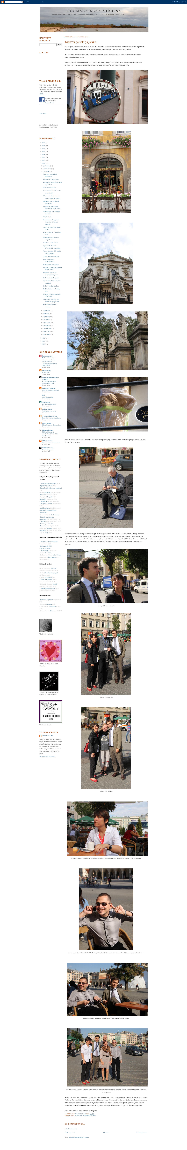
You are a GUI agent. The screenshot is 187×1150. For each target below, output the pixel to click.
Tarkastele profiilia (47, 756)
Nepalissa (53, 606)
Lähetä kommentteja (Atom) (79, 1137)
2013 (43, 157)
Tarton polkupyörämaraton (48, 483)
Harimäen (49, 528)
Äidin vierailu (44, 550)
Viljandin (43, 521)
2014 (43, 154)
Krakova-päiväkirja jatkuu (51, 286)
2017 (43, 148)
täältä (41, 94)
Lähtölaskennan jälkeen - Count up (50, 378)
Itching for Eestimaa (48, 388)
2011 (43, 163)
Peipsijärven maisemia (47, 517)
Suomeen (49, 604)
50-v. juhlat (48, 553)
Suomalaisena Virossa (94, 11)
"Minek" (55, 584)
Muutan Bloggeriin (47, 450)
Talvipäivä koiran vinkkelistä (48, 541)
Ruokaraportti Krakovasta (51, 264)
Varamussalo (46, 370)
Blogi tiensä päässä (47, 397)
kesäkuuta (47, 319)
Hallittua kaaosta (47, 448)
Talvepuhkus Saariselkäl (49, 404)
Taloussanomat (47, 356)
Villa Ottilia (42, 113)
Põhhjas (53, 568)
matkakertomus (89, 1115)
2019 (43, 145)
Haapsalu (43, 495)
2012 (43, 160)
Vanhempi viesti (142, 1133)
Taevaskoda (43, 501)
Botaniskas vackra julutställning (51, 418)
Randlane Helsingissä (51, 573)
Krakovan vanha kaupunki (51, 278)
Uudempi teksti (70, 1133)
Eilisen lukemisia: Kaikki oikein (51, 425)
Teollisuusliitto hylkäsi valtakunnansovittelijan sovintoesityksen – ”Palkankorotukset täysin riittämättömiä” (49, 361)
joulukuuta (47, 166)
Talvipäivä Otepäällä (46, 504)
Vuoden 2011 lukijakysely (51, 179)
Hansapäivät (48, 577)
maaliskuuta (47, 328)
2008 (43, 344)
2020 (43, 142)
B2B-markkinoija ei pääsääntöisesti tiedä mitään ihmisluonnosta (50, 434)
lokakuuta (47, 172)
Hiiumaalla (47, 492)
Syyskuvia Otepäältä (46, 486)
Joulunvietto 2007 (45, 548)
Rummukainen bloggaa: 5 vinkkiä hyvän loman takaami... (51, 222)
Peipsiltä (49, 497)
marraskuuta (47, 169)
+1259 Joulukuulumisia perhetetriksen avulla (49, 382)
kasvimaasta (52, 557)
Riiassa (52, 611)
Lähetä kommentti (71, 1129)
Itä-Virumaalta (55, 515)
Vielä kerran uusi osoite (49, 411)
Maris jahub (46, 402)
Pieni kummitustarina (49, 188)
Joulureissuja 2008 (46, 546)
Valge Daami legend (46, 579)
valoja (46, 533)
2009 (43, 341)
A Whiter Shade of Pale (49, 416)
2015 (43, 151)
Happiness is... (47, 217)
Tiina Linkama (47, 735)
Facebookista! (49, 103)
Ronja (59, 555)
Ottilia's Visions (47, 441)
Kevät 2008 (43, 512)
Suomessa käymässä (46, 600)
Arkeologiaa (45, 372)
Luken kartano (44, 526)
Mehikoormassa (45, 508)
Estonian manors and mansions (51, 443)
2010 (43, 338)
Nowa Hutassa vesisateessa (51, 256)
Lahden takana (47, 409)
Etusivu (106, 1133)
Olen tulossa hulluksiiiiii (50, 243)
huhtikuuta (47, 325)
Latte (54, 555)
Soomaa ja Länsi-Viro (46, 524)
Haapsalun (43, 519)
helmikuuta (47, 331)
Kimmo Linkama (47, 430)
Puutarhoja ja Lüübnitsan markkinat (51, 488)
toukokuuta (47, 322)
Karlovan (43, 530)
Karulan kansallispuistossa (48, 510)
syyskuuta (47, 310)
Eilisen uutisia (46, 423)
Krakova (78, 1115)
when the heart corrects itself (50, 390)
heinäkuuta (47, 316)
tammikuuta (47, 334)
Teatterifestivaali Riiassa (47, 588)
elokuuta (46, 313)
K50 (43, 395)
